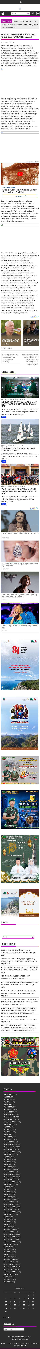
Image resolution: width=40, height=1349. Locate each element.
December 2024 (9, 1144)
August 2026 (8, 1094)
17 (6, 1305)
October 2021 (8, 1239)
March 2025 (7, 1137)
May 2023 (7, 1192)
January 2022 (8, 1232)
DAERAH (5, 348)
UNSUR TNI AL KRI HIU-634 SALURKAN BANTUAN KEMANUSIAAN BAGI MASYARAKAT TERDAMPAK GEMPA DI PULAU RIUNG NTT (19, 1010)
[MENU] (37, 13)
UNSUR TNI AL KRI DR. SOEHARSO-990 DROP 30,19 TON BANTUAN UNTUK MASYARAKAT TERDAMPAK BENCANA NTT (20, 1001)
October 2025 (8, 1119)
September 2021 (9, 1242)
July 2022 (6, 1217)
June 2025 (7, 1129)
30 (33, 1308)
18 (10, 1305)
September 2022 (9, 1212)
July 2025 (6, 1127)
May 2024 (7, 1162)
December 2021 (9, 1234)
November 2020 (9, 1267)
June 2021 (7, 1249)
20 (19, 1305)
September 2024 (9, 1152)
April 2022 (7, 1224)
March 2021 (7, 1257)
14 (24, 1302)
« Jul (4, 1317)
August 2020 (8, 1274)
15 (29, 1302)
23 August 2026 (7, 399)
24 (6, 1308)
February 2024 (8, 1169)
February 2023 (8, 1199)
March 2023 (7, 1197)
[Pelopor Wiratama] (3, 13)
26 (15, 1308)
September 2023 (9, 1182)
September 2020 (9, 1272)
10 (6, 1302)
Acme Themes (21, 1346)
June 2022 (7, 1219)
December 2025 (9, 1114)
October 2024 (8, 1149)
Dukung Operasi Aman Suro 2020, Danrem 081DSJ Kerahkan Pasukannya (10, 358)
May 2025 (7, 1132)
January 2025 (8, 1142)
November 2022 (9, 1207)
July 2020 (6, 1277)
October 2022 (8, 1209)
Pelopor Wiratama (19, 399)
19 (15, 1305)
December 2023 (9, 1174)
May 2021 (7, 1252)
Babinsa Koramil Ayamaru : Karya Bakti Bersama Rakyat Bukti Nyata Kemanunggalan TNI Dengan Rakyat (29, 359)
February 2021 (8, 1259)
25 (10, 1308)
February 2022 (8, 1229)
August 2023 (8, 1184)
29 (29, 1308)
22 (29, 1305)
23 (33, 1305)
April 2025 (7, 1134)
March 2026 (7, 1107)
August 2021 (8, 1244)
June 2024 (7, 1159)
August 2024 (8, 1154)
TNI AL (10, 348)
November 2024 (9, 1147)
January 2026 (8, 1112)
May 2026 (7, 1102)
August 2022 (8, 1214)
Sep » (9, 1317)
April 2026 (7, 1104)
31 (6, 1311)
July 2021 (6, 1247)
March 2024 (7, 1167)
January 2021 (8, 1262)
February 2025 (8, 1139)
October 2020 (8, 1269)
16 (33, 1302)
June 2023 (7, 1189)
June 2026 (7, 1099)
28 (24, 1308)
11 (10, 1302)
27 (19, 1308)
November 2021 (9, 1237)
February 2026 (8, 1109)
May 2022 (7, 1222)
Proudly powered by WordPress (12, 1343)
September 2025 (9, 1122)
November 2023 (9, 1177)
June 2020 (7, 1279)
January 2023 (8, 1202)
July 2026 (6, 1097)
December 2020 (9, 1264)
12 (15, 1302)
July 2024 (6, 1157)
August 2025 (8, 1124)
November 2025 (9, 1117)
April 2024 (7, 1164)
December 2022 (9, 1204)
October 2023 (8, 1179)
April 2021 (7, 1254)
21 (24, 1305)
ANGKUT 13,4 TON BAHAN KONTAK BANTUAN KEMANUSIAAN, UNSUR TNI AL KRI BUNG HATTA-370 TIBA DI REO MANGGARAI (19, 1027)
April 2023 (7, 1194)
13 (19, 1302)
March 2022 (7, 1227)
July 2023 (6, 1187)
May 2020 (7, 1282)
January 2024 (8, 1172)
